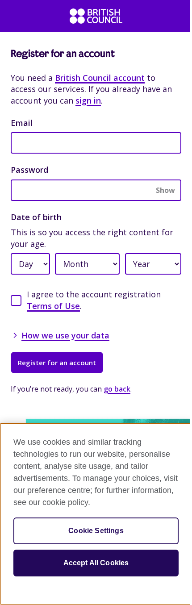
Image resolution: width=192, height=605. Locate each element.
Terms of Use (53, 305)
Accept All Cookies (96, 563)
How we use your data (65, 335)
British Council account (100, 77)
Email (22, 122)
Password (29, 169)
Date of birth (36, 217)
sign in (88, 100)
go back (117, 389)
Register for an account (57, 362)
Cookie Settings (95, 530)
